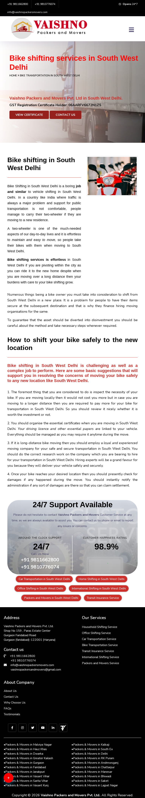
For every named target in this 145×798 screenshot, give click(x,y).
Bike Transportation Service (100, 645)
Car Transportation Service (99, 639)
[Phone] (14, 792)
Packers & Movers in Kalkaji (90, 745)
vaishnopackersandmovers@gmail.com (36, 670)
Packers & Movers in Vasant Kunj (26, 785)
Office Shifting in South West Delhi (40, 588)
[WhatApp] (14, 780)
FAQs (7, 708)
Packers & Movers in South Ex (92, 749)
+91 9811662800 (17, 4)
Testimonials (12, 714)
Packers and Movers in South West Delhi (51, 598)
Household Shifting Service (99, 627)
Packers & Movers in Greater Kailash (28, 758)
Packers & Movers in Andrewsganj (95, 763)
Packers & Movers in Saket (90, 781)
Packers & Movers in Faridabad (25, 767)
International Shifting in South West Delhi (99, 588)
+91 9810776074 (45, 4)
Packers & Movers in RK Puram (93, 758)
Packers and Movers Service (100, 663)
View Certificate (29, 115)
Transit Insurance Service (103, 598)
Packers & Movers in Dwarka (23, 754)
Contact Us (65, 115)
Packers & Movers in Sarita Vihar (26, 781)
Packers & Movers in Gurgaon (24, 763)
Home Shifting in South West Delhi (101, 579)
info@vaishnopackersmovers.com (27, 12)
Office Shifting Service (96, 633)
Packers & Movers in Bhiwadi (91, 776)
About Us (10, 691)
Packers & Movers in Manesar (92, 772)
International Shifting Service (100, 657)
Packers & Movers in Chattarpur (93, 767)
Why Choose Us (14, 703)
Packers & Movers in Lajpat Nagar (95, 785)
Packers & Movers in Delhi (90, 754)
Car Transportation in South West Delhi (44, 579)
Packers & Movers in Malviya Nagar (28, 745)
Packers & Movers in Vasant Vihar (26, 776)
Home (13, 75)
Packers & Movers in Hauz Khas (25, 749)
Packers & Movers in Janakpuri (24, 772)
